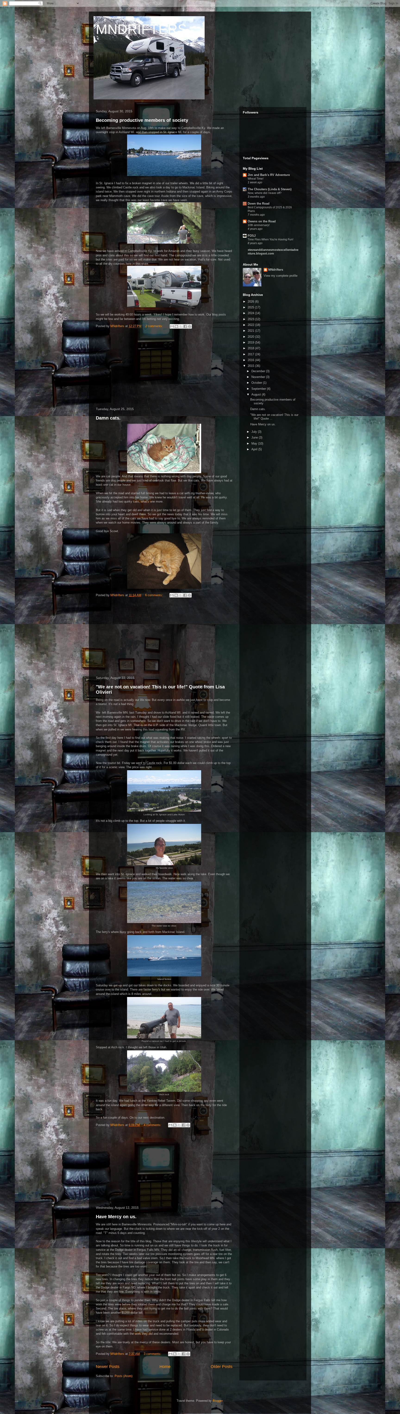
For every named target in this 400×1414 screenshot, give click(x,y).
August (256, 394)
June (255, 437)
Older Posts (221, 1366)
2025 (251, 307)
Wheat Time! (255, 178)
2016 (251, 360)
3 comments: (153, 1354)
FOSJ (252, 235)
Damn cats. (108, 417)
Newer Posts (107, 1366)
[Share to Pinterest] (189, 326)
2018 (251, 348)
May (254, 443)
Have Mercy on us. (116, 1216)
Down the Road (258, 203)
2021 (251, 330)
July (254, 431)
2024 (251, 313)
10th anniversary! (258, 225)
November (258, 377)
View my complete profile (280, 275)
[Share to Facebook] (185, 326)
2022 (251, 325)
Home (165, 1366)
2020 (251, 336)
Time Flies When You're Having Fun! (270, 239)
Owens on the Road (262, 221)
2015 (251, 366)
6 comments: (154, 595)
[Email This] (172, 326)
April (254, 449)
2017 (251, 354)
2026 (251, 301)
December (258, 371)
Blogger (218, 1400)
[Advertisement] (164, 368)
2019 (251, 342)
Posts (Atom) (123, 1376)
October (257, 382)
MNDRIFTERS (141, 29)
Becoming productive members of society (142, 120)
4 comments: (153, 1125)
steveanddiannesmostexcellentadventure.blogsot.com (273, 251)
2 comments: (154, 326)
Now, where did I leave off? (264, 193)
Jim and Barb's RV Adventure (269, 175)
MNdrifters (275, 269)
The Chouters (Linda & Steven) (269, 189)
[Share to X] (180, 326)
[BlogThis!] (176, 326)
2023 (251, 319)
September (259, 388)
